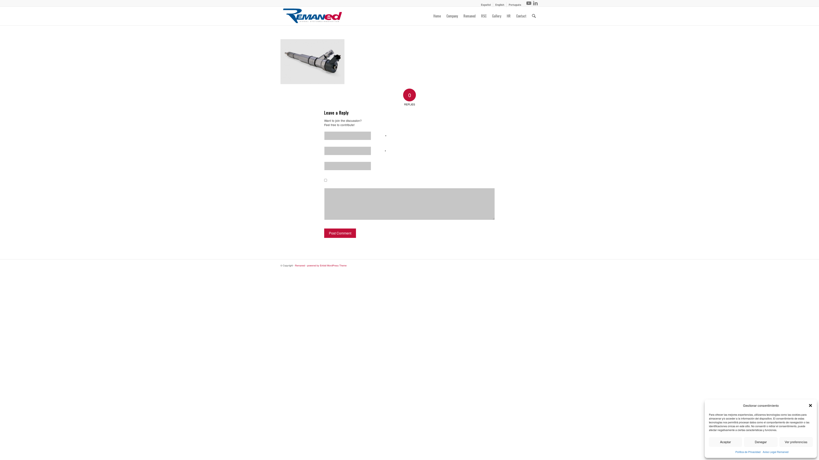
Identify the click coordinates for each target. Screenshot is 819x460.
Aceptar (725, 442)
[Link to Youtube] (529, 3)
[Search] (534, 16)
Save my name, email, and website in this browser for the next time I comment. (390, 181)
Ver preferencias (796, 442)
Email (381, 151)
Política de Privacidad (748, 452)
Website (382, 166)
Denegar (761, 442)
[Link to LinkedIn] (535, 3)
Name (381, 136)
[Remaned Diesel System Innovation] (312, 16)
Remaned (300, 265)
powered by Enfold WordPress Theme (327, 265)
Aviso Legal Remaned (776, 452)
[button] (810, 405)
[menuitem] (486, 4)
